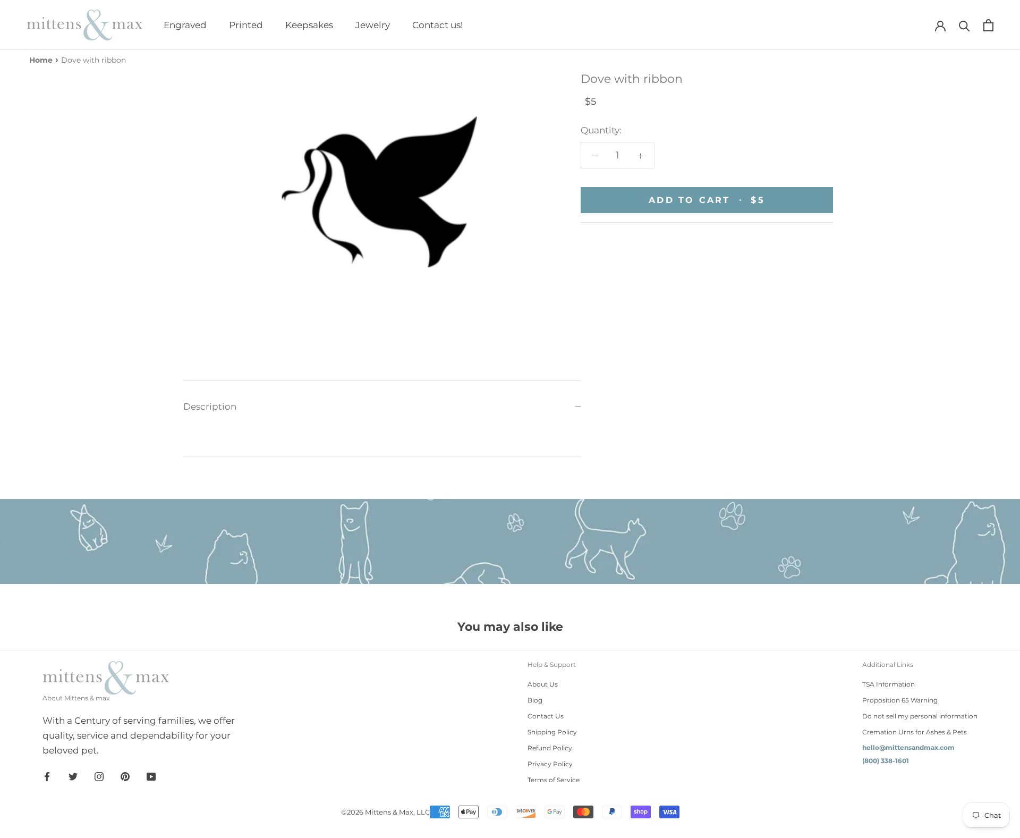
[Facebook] (47, 775)
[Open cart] (988, 25)
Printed (246, 25)
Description (209, 406)
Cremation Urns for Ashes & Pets (914, 732)
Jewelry (372, 25)
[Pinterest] (125, 775)
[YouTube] (151, 775)
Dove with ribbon (93, 60)
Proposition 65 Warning (900, 700)
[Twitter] (73, 775)
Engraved (185, 25)
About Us (543, 684)
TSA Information (888, 684)
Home (41, 60)
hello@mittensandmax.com (908, 747)
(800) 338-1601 (885, 761)
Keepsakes (309, 25)
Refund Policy (550, 748)
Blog (535, 700)
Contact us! (437, 25)
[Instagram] (99, 775)
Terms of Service (554, 780)
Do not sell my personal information (920, 716)
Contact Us (546, 716)
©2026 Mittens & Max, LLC (385, 812)
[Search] (964, 25)
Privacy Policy (550, 764)
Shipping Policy (552, 732)
